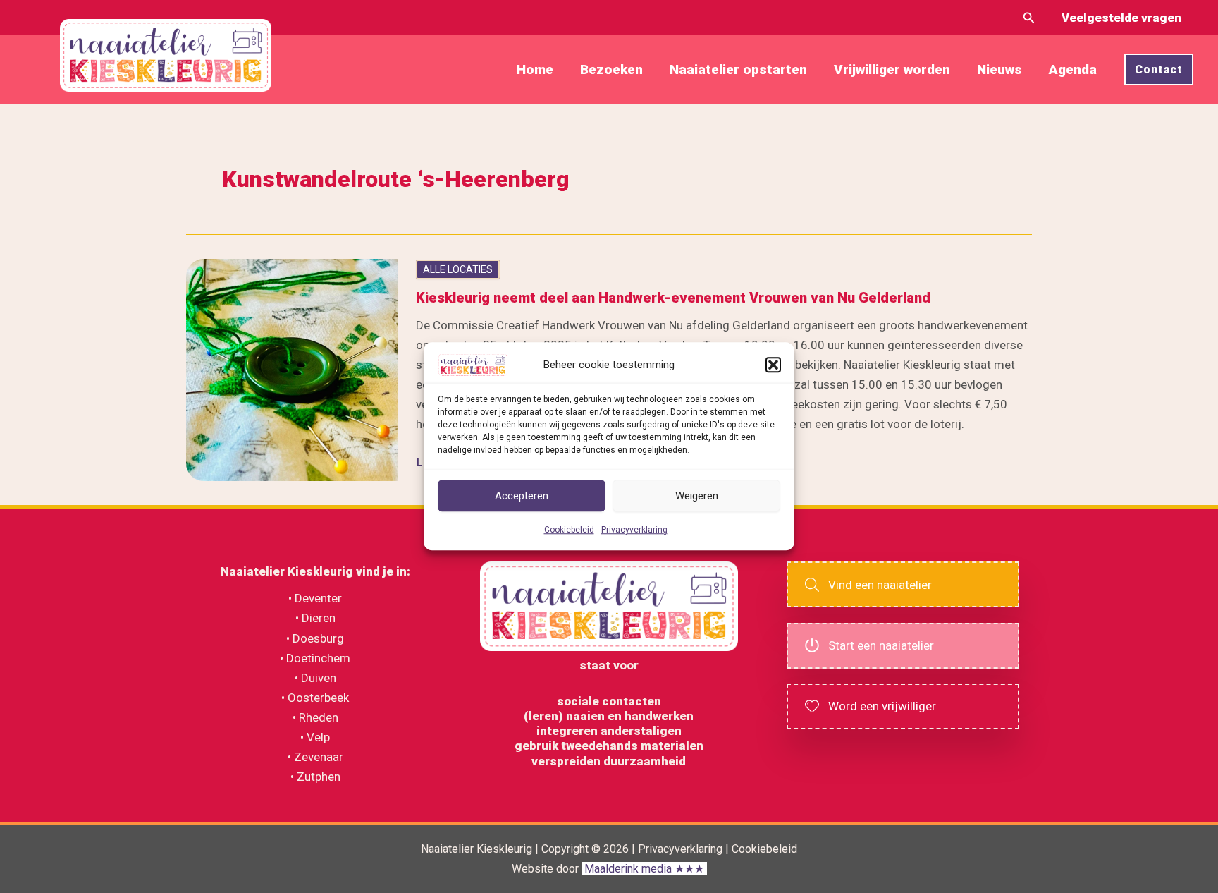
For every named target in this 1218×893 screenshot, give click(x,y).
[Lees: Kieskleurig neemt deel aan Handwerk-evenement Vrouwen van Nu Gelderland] (292, 369)
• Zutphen (315, 777)
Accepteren (521, 496)
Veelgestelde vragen (1121, 18)
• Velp (315, 737)
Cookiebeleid (569, 530)
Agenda (1073, 69)
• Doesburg (315, 638)
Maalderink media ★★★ (644, 868)
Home (535, 69)
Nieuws (999, 69)
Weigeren (696, 496)
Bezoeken (611, 69)
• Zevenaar (315, 757)
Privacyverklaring (634, 530)
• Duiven (315, 678)
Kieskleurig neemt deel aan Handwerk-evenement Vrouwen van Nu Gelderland (673, 297)
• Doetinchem (315, 658)
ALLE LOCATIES (458, 269)
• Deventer (315, 598)
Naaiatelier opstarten (738, 69)
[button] (773, 365)
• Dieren (315, 618)
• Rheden (315, 717)
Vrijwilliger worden (892, 69)
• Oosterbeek (315, 698)
